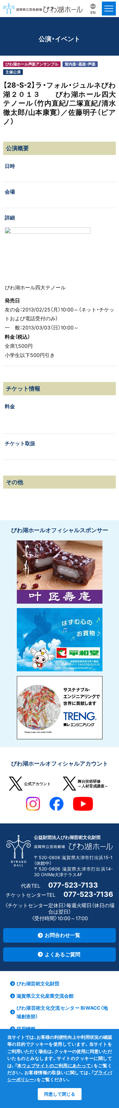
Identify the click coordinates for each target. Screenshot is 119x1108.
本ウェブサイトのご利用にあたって (54, 1065)
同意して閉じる (59, 1094)
